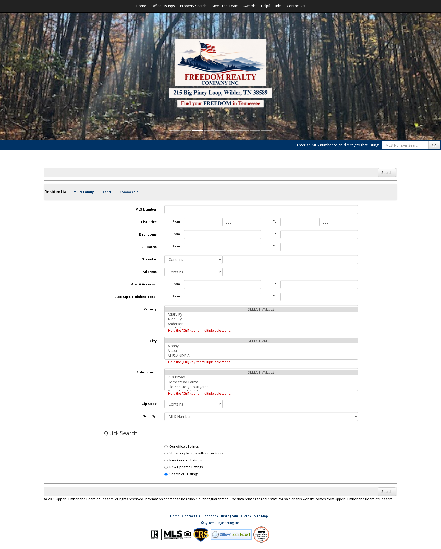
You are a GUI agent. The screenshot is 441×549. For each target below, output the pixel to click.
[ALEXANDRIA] (261, 355)
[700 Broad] (261, 377)
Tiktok (246, 516)
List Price (149, 221)
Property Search (193, 5)
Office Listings (163, 5)
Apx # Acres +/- (144, 284)
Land (107, 192)
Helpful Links (271, 5)
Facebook (210, 516)
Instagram (229, 516)
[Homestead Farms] (261, 382)
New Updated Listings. (186, 467)
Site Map (261, 516)
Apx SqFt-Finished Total (136, 296)
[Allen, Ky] (261, 319)
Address (150, 271)
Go (434, 144)
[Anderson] (261, 323)
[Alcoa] (261, 350)
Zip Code (149, 403)
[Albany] (261, 345)
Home (141, 5)
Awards (249, 5)
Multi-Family (84, 192)
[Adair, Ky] (261, 314)
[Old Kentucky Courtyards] (261, 386)
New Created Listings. (186, 460)
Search (387, 172)
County (150, 309)
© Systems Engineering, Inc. (220, 523)
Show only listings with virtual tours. (196, 453)
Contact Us (296, 5)
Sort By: (150, 416)
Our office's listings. (184, 446)
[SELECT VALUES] (261, 309)
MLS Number (146, 209)
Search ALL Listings (184, 474)
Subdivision (147, 372)
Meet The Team (225, 5)
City (153, 340)
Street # (149, 259)
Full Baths (148, 246)
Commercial (129, 192)
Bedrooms (148, 234)
